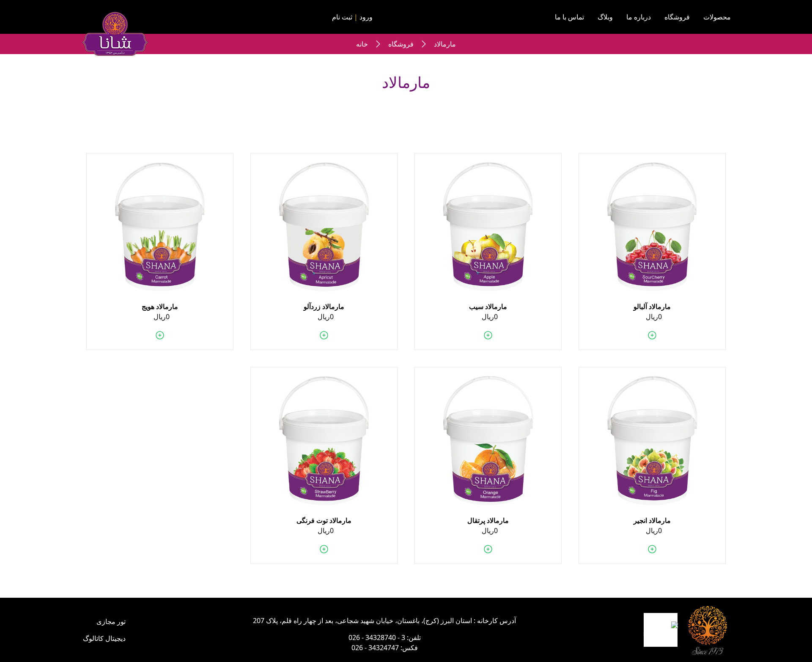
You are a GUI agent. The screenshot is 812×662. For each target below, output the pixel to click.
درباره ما (638, 17)
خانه (362, 44)
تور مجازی (111, 621)
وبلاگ (605, 17)
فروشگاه (677, 17)
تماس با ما (569, 17)
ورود (366, 17)
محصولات (717, 17)
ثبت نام (342, 17)
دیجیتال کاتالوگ (104, 638)
